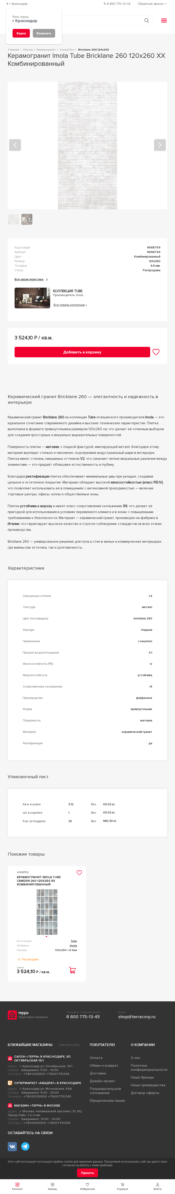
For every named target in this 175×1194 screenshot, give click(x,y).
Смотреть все (69, 1045)
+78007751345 (57, 1074)
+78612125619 (34, 1074)
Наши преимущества (148, 1085)
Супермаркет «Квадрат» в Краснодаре (47, 1083)
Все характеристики (29, 279)
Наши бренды (142, 1077)
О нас (135, 1058)
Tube (74, 941)
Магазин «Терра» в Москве (37, 1105)
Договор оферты (145, 1093)
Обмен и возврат (104, 1066)
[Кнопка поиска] (146, 20)
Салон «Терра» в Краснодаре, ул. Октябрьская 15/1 (42, 1058)
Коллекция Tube (67, 291)
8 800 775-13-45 (83, 1017)
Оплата (96, 1058)
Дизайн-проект (102, 1081)
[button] (157, 1186)
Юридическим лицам (107, 1101)
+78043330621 (34, 1123)
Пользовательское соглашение (105, 1091)
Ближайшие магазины (30, 1045)
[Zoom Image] (87, 145)
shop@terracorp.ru (136, 1017)
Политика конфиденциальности (149, 1068)
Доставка (98, 1073)
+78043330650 (35, 1096)
